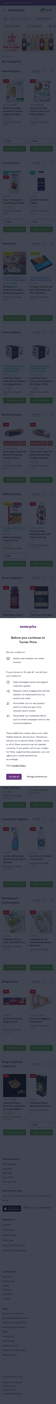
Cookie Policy (19, 765)
